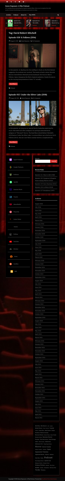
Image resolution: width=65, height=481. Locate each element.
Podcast (15, 15)
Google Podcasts (18, 167)
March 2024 (38, 297)
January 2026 (39, 227)
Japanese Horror (39, 454)
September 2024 (40, 277)
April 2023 (38, 334)
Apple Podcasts (18, 159)
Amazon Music (17, 189)
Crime (36, 430)
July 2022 (38, 364)
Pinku (42, 458)
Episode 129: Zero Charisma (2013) (46, 184)
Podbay (15, 234)
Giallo (36, 441)
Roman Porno (46, 463)
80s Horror (44, 426)
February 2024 (39, 301)
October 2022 (39, 354)
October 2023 (39, 314)
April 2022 (38, 374)
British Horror (38, 428)
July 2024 (38, 284)
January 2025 (39, 264)
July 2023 (38, 324)
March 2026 (38, 220)
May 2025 (38, 250)
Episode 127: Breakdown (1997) (44, 190)
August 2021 (39, 401)
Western (43, 470)
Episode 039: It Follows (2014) (22, 37)
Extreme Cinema (38, 437)
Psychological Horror (39, 460)
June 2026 (38, 210)
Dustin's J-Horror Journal (41, 432)
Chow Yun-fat (46, 428)
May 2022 (38, 371)
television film (53, 467)
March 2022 (38, 377)
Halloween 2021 (39, 444)
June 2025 (38, 247)
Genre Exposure (25, 41)
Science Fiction (40, 465)
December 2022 (40, 347)
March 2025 (38, 257)
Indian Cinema (38, 449)
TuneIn (16, 197)
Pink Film (37, 458)
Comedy (51, 428)
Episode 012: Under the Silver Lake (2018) (28, 94)
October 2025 (39, 237)
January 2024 (39, 304)
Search (37, 158)
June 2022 (38, 367)
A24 (48, 426)
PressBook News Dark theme (49, 479)
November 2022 (40, 351)
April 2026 (38, 217)
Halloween (48, 441)
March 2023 (38, 337)
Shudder (47, 465)
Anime (51, 426)
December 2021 (40, 387)
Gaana (16, 226)
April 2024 (38, 294)
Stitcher (15, 249)
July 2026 (38, 207)
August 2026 (39, 204)
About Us (23, 15)
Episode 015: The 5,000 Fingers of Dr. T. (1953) (18, 22)
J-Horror (44, 449)
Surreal (41, 467)
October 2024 (39, 274)
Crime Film (41, 430)
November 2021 (40, 391)
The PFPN (32, 15)
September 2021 (40, 397)
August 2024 (39, 280)
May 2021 (38, 411)
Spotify (16, 182)
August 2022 (39, 361)
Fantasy (37, 439)
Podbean (16, 174)
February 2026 (39, 224)
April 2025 (38, 254)
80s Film (37, 426)
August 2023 (39, 321)
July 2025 (38, 244)
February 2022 (39, 381)
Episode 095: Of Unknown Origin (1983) (55, 22)
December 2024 (40, 267)
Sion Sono (52, 465)
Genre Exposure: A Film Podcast (17, 6)
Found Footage (52, 439)
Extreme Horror (47, 437)
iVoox (15, 256)
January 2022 (39, 384)
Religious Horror (39, 463)
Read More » (14, 84)
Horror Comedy (46, 447)
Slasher (37, 467)
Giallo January (41, 441)
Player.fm (16, 212)
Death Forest (48, 430)
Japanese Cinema (41, 452)
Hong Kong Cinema (48, 444)
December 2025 (40, 230)
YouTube (16, 241)
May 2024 (38, 290)
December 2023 (40, 307)
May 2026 (38, 214)
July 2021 (38, 404)
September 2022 (40, 357)
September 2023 (40, 317)
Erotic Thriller (53, 434)
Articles (8, 15)
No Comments (36, 41)
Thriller (37, 470)
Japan (49, 449)
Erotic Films (47, 434)
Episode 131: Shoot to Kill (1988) (37, 22)
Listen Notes (17, 219)
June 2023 (38, 327)
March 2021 (38, 418)
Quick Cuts (47, 460)
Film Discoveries (44, 439)
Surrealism (46, 467)
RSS (16, 271)
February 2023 (39, 341)
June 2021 (38, 407)
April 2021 (38, 414)
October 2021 (39, 394)
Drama (53, 430)
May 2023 (38, 331)
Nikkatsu (52, 454)
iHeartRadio (17, 204)
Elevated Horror (39, 435)
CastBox (15, 264)
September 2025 (40, 240)
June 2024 (38, 287)
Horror (38, 446)
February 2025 (39, 260)
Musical (47, 454)
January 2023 (39, 344)
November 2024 (40, 270)
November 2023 (40, 310)
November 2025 (40, 234)
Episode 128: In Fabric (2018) (44, 187)
